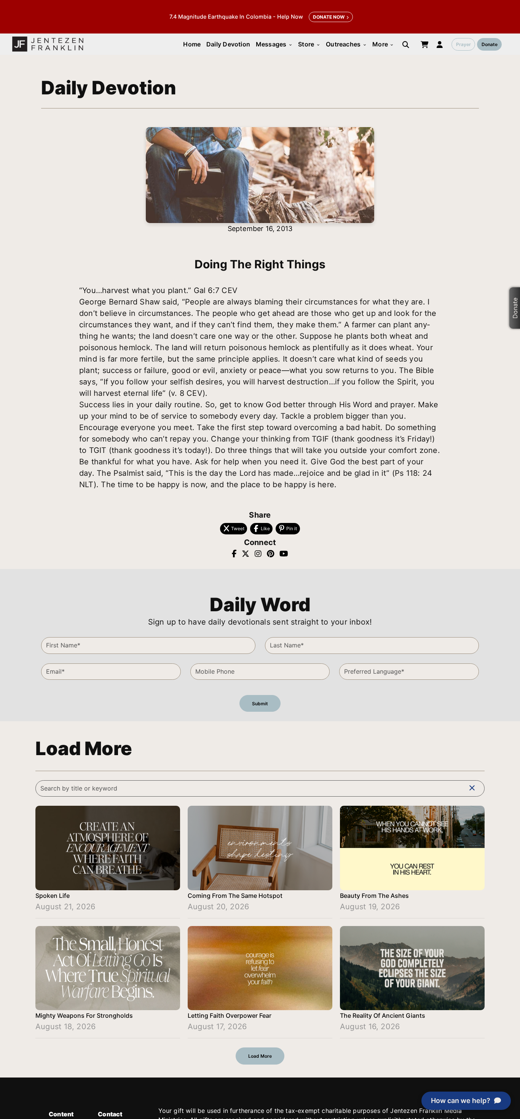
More (383, 44)
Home (192, 44)
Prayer (463, 44)
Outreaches (346, 44)
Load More (260, 1056)
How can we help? (460, 1101)
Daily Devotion (228, 44)
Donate (490, 44)
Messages (274, 44)
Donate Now (329, 17)
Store (309, 44)
